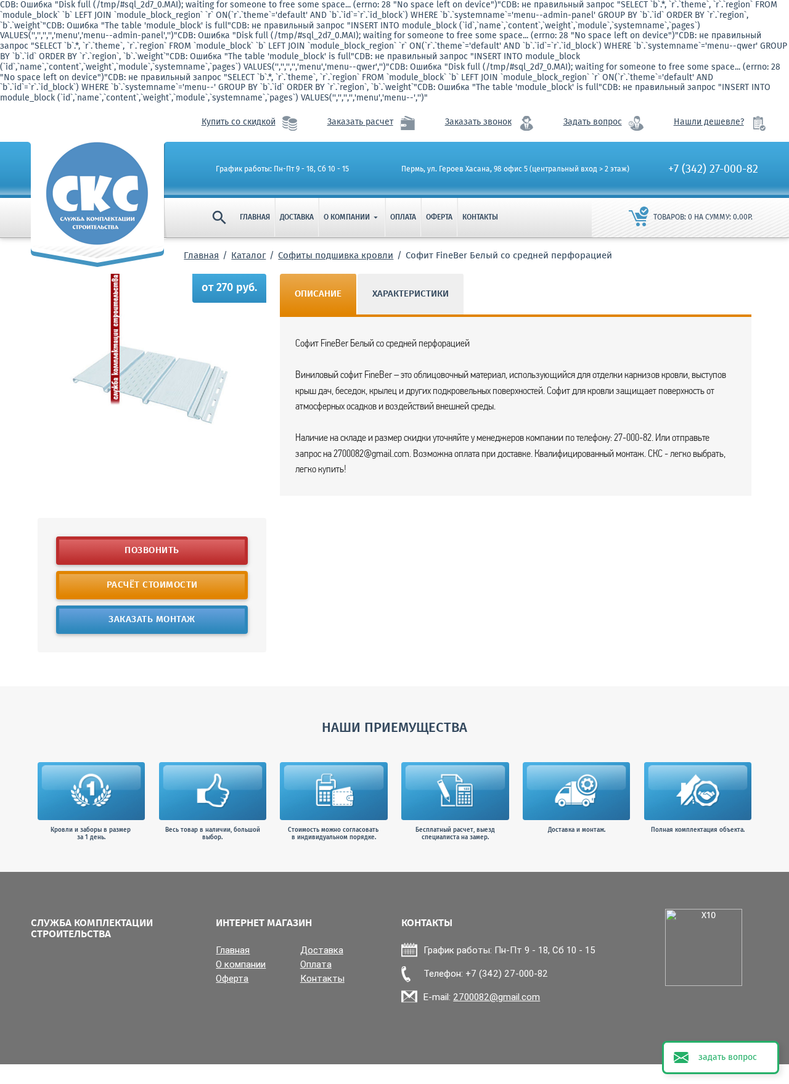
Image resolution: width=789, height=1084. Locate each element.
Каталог (248, 255)
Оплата (403, 217)
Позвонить (152, 550)
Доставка (297, 217)
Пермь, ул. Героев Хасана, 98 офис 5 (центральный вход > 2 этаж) (515, 169)
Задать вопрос (592, 122)
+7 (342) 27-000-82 (713, 169)
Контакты (480, 217)
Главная (255, 217)
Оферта (439, 217)
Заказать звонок (478, 122)
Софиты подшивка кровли (335, 255)
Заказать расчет (360, 122)
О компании (352, 217)
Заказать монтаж (151, 619)
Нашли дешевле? (709, 122)
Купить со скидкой (239, 122)
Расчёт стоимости (151, 585)
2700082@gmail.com (496, 997)
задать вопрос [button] (727, 1057)
